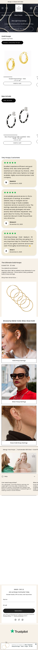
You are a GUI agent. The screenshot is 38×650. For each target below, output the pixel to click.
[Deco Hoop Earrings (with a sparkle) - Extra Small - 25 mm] (17, 120)
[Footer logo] (6, 644)
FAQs (6, 476)
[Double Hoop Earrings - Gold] (17, 61)
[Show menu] (2, 8)
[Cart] (35, 8)
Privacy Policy (7, 615)
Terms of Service (19, 615)
